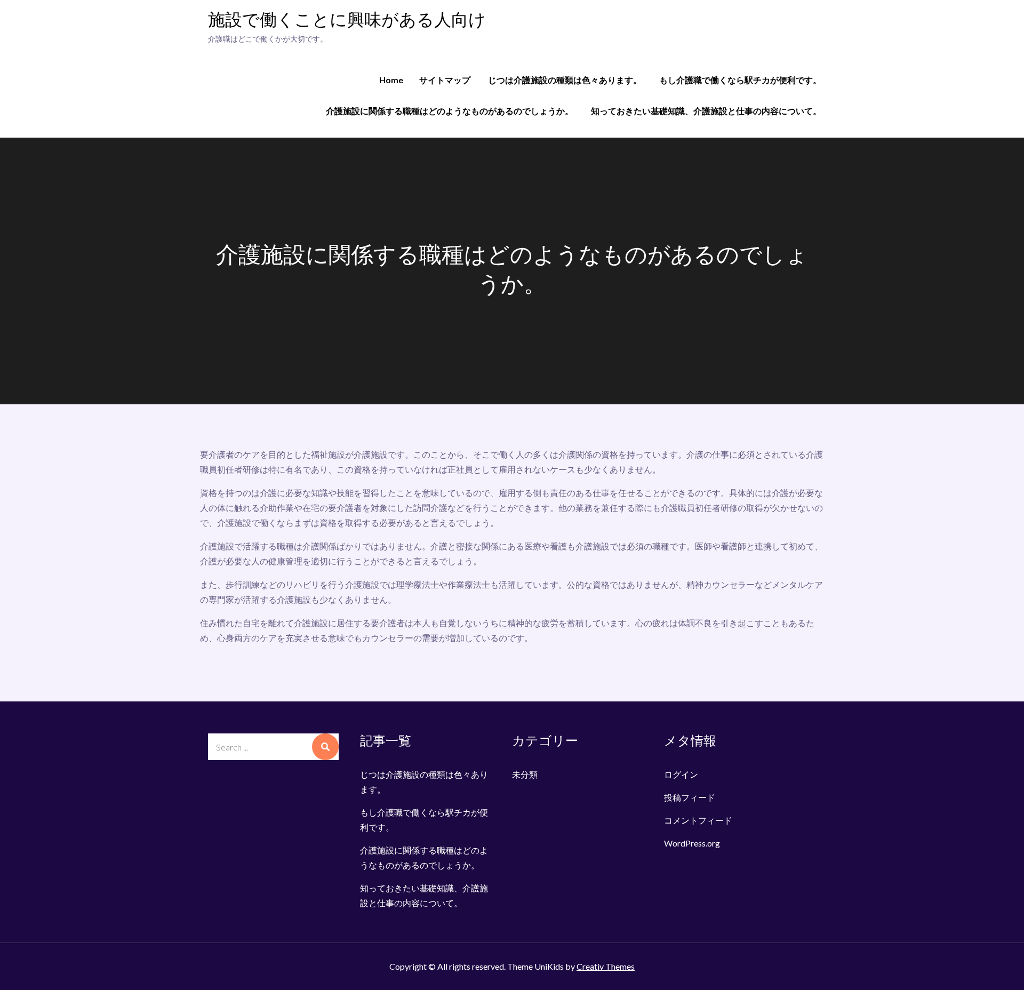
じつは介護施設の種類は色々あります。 (565, 80)
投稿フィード (689, 797)
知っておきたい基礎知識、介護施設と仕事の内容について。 (706, 111)
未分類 (525, 774)
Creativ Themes (606, 966)
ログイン (681, 774)
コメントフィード (698, 820)
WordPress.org (692, 843)
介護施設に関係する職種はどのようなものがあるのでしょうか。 (449, 111)
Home (391, 80)
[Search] (325, 746)
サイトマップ (444, 80)
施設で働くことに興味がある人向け (347, 20)
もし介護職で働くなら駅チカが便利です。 (740, 80)
